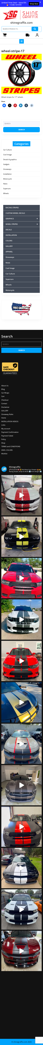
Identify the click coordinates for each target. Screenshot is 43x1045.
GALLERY (9, 246)
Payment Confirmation (10, 432)
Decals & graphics (10, 159)
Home (3, 418)
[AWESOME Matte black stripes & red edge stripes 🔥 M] (21, 744)
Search (35, 29)
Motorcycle (7, 179)
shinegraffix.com (21, 22)
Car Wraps (5, 393)
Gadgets (6, 164)
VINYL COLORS (7, 450)
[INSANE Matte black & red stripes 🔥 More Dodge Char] (21, 951)
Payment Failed (7, 436)
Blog (3, 389)
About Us (4, 386)
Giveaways (7, 169)
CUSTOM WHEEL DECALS (15, 213)
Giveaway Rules (7, 414)
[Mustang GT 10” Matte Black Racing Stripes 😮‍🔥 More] (21, 785)
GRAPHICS (22, 218)
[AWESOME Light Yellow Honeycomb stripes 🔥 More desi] (21, 536)
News (5, 184)
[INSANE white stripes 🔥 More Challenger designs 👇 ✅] (21, 868)
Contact (4, 403)
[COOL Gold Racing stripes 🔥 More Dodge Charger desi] (21, 702)
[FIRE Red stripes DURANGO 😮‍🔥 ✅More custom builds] (21, 826)
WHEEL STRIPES (22, 224)
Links (3, 425)
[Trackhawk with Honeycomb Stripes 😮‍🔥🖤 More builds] (21, 619)
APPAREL (9, 252)
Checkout (4, 400)
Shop (3, 443)
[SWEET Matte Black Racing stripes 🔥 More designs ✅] (21, 661)
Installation (7, 174)
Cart (2, 396)
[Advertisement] (21, 1004)
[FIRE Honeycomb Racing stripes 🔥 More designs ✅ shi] (21, 495)
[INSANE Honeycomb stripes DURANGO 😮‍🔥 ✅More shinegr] (21, 578)
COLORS (9, 241)
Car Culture (7, 150)
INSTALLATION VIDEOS (9, 421)
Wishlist (4, 453)
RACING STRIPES (12, 207)
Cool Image (7, 154)
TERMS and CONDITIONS (10, 446)
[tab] (21, 41)
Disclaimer (5, 407)
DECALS (9, 230)
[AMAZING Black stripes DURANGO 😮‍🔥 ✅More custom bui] (21, 909)
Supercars (7, 188)
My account (5, 428)
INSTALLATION (11, 235)
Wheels (6, 193)
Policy (3, 439)
